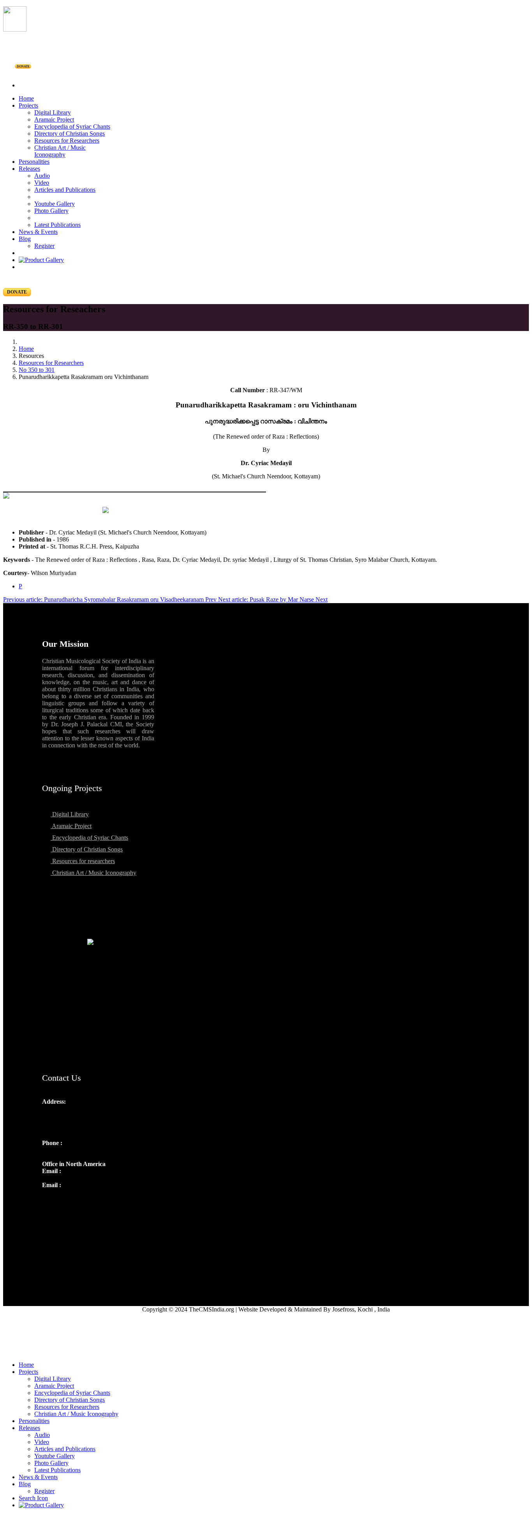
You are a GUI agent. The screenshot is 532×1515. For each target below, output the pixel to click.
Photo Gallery (51, 210)
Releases (29, 168)
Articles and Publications (64, 189)
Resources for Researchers (66, 140)
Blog (25, 238)
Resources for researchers (83, 861)
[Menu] (266, 72)
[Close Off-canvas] (266, 1351)
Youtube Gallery (54, 203)
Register (44, 245)
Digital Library (52, 112)
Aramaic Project (54, 119)
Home (26, 98)
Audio (42, 175)
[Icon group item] (49, 1202)
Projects (28, 105)
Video (41, 182)
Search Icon (33, 1498)
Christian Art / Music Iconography (60, 151)
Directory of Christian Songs (69, 133)
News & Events (38, 231)
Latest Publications (57, 224)
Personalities (34, 161)
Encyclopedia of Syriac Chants (72, 126)
